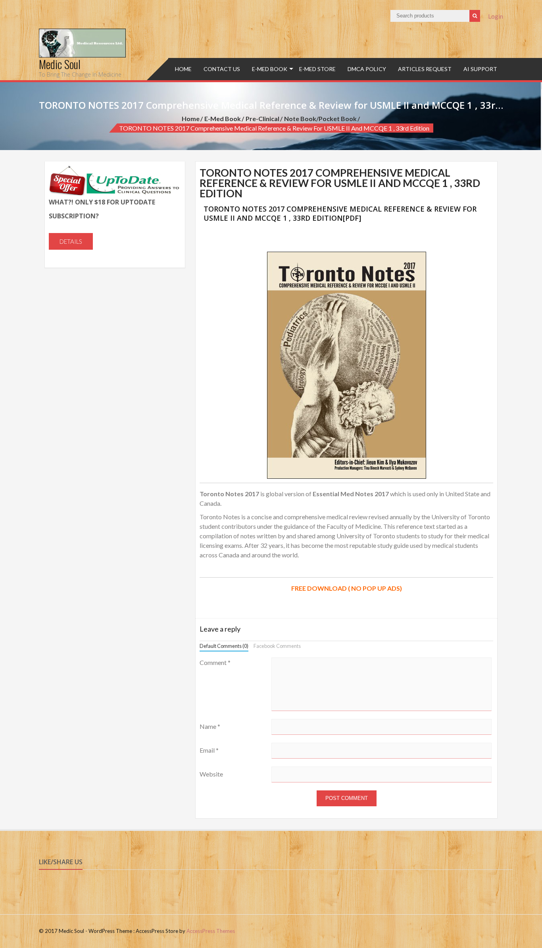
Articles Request (425, 69)
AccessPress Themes (210, 931)
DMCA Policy (367, 69)
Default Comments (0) (224, 646)
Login (495, 16)
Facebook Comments (277, 646)
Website (211, 774)
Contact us (222, 69)
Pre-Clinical (262, 118)
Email (209, 750)
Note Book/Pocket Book (320, 118)
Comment (215, 662)
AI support (480, 69)
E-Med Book (269, 69)
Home (183, 69)
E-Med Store (317, 69)
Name (210, 726)
